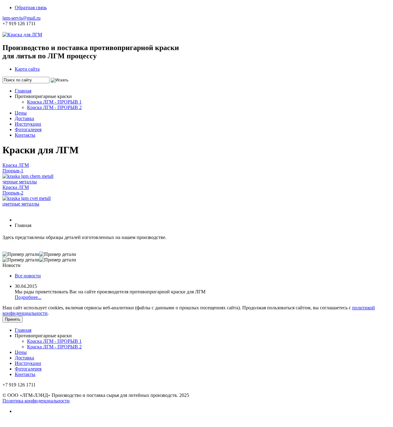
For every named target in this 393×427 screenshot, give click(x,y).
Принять (12, 319)
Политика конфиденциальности (36, 400)
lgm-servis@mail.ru (21, 18)
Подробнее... (28, 297)
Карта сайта (27, 69)
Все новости (28, 275)
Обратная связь (31, 7)
